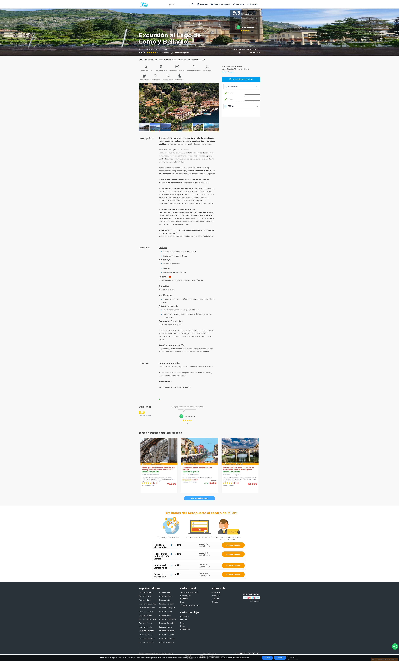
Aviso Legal (216, 592)
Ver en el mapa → (228, 72)
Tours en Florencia (146, 631)
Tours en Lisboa (145, 615)
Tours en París (145, 596)
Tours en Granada (146, 642)
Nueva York (185, 629)
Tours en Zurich (165, 596)
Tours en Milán (165, 600)
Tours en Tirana (165, 627)
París (182, 623)
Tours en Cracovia (166, 635)
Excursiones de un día (168, 60)
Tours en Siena (165, 615)
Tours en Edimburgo (167, 619)
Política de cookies (226, 658)
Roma (182, 626)
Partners (184, 599)
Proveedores (185, 596)
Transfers (204, 4)
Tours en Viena (165, 592)
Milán (156, 60)
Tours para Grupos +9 (221, 4)
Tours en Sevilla (145, 627)
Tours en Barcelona (147, 608)
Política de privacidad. (241, 658)
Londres (183, 620)
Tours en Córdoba (166, 638)
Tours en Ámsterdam (147, 604)
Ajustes (292, 658)
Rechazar (280, 658)
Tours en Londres (146, 592)
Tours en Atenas (145, 635)
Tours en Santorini (166, 623)
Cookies (214, 602)
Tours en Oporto (146, 612)
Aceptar (267, 658)
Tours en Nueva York (147, 619)
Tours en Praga (165, 612)
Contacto (240, 4)
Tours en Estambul (147, 638)
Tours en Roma (145, 600)
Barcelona (184, 616)
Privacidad (215, 596)
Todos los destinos (166, 642)
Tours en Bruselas (166, 631)
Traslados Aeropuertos (189, 605)
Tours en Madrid (145, 623)
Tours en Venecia (166, 604)
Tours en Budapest (167, 608)
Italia (151, 60)
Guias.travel (143, 60)
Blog (182, 602)
